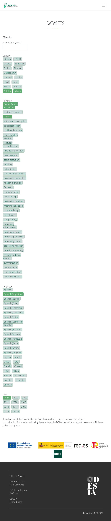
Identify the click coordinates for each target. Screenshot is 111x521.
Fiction (7, 68)
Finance (18, 68)
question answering (13, 250)
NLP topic (7, 100)
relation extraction (12, 182)
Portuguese (19, 375)
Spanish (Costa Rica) (13, 312)
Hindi (6, 370)
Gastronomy (10, 72)
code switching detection (10, 136)
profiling (8, 164)
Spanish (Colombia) (13, 307)
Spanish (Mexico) (12, 334)
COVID (18, 59)
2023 (16, 397)
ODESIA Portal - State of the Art (16, 483)
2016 (23, 406)
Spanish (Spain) (11, 347)
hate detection (11, 155)
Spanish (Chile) (11, 303)
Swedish (8, 380)
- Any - (7, 397)
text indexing (10, 196)
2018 (6, 406)
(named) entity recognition (10, 106)
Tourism (17, 86)
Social (7, 86)
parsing (7, 116)
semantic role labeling (14, 173)
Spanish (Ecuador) (12, 329)
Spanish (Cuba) (11, 317)
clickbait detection (13, 130)
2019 (23, 402)
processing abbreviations (9, 226)
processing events (12, 232)
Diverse (7, 63)
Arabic (17, 357)
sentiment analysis (12, 112)
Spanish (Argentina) (13, 294)
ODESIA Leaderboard (15, 500)
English (7, 357)
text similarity (10, 267)
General (8, 77)
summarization (11, 262)
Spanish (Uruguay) (12, 352)
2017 (15, 406)
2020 (15, 402)
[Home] (12, 5)
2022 (24, 397)
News (15, 82)
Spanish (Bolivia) (11, 298)
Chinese (8, 384)
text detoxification (12, 276)
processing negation (13, 245)
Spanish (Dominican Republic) (13, 323)
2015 (6, 411)
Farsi (16, 361)
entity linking (10, 169)
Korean (7, 375)
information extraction (14, 178)
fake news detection (13, 150)
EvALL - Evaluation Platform (18, 492)
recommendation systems (12, 256)
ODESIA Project (16, 476)
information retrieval (13, 201)
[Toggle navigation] (103, 5)
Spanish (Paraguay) (13, 338)
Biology (7, 59)
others (17, 91)
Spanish (8, 289)
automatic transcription (15, 121)
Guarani (18, 366)
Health (18, 77)
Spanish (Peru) (11, 343)
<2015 (16, 411)
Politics (7, 91)
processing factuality (13, 236)
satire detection (11, 159)
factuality (8, 187)
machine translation (13, 205)
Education (20, 63)
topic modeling (11, 210)
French (7, 366)
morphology (9, 214)
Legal (6, 82)
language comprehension (10, 144)
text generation (11, 192)
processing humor (12, 241)
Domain (6, 55)
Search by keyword (12, 42)
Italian (16, 370)
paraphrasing (10, 219)
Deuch (7, 361)
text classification (12, 125)
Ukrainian (20, 380)
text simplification (12, 271)
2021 (6, 402)
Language (7, 286)
